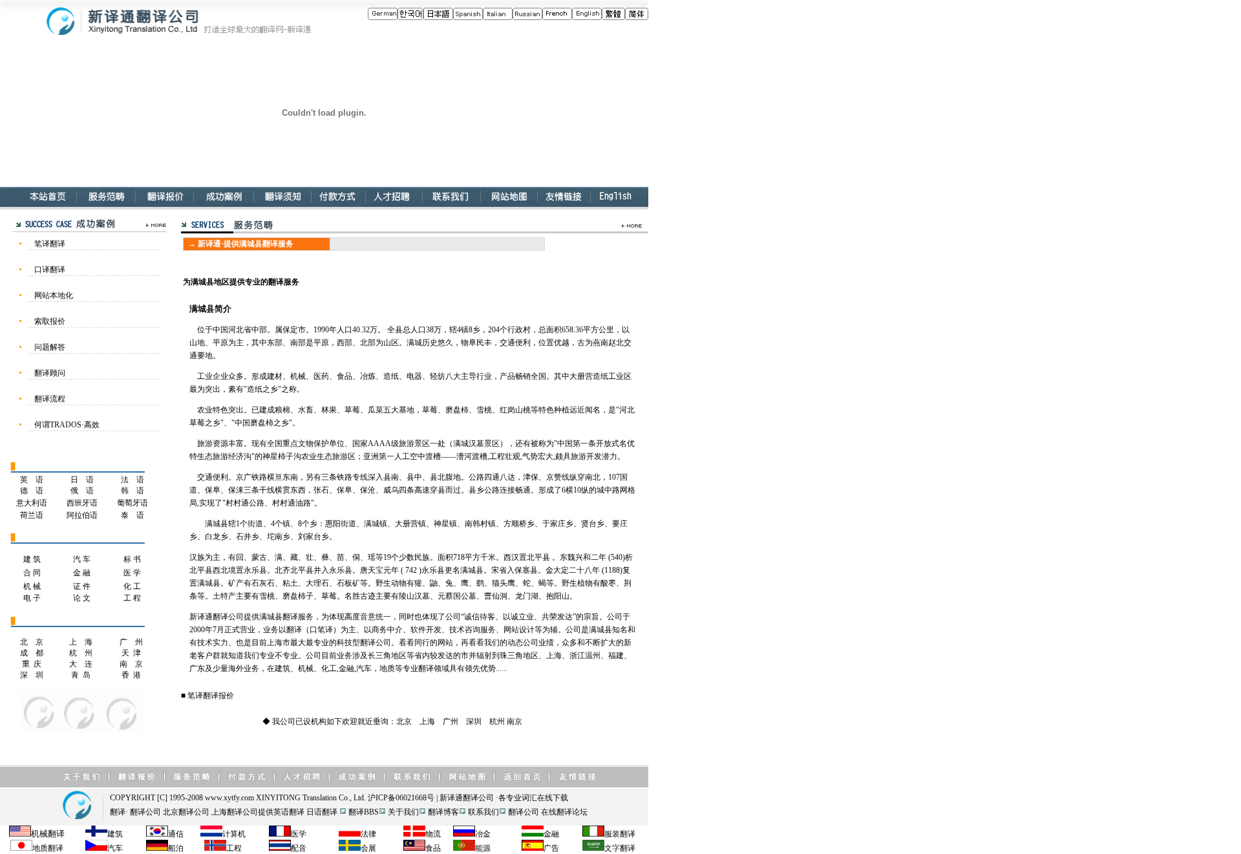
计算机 (234, 833)
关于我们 (403, 812)
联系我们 (483, 812)
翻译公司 (478, 797)
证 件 (81, 586)
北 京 (31, 641)
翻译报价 (218, 695)
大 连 (80, 663)
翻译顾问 (49, 373)
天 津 (131, 652)
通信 (176, 833)
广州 (450, 721)
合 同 (32, 572)
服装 (612, 833)
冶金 (483, 833)
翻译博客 (443, 812)
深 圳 (31, 674)
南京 (514, 721)
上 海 (80, 641)
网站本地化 (53, 295)
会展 (368, 848)
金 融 (81, 572)
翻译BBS (363, 812)
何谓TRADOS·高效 (67, 424)
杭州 (497, 721)
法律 (368, 833)
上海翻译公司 (234, 812)
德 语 (31, 490)
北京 (404, 721)
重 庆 (31, 663)
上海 (427, 721)
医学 (298, 833)
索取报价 (49, 321)
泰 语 (132, 515)
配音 (298, 848)
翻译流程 (49, 398)
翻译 (117, 812)
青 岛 (80, 674)
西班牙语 (82, 502)
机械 (39, 833)
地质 (40, 848)
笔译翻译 (49, 243)
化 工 (132, 586)
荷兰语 (31, 515)
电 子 (32, 598)
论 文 (81, 598)
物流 (433, 833)
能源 (483, 848)
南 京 (131, 663)
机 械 (32, 586)
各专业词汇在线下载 (533, 797)
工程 (234, 848)
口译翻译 (49, 269)
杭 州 (80, 652)
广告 (551, 848)
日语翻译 (321, 812)
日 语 (82, 479)
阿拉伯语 (82, 515)
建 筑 (32, 559)
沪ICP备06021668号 (401, 797)
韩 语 (132, 490)
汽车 (115, 848)
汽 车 (81, 559)
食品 (433, 848)
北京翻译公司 (186, 812)
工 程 (132, 598)
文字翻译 (619, 848)
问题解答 (49, 347)
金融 (551, 833)
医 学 (132, 572)
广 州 (131, 641)
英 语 (31, 479)
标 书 (132, 559)
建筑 (115, 833)
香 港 (131, 674)
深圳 (474, 721)
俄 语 (82, 490)
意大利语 (31, 502)
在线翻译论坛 (564, 812)
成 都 (31, 652)
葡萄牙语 (132, 502)
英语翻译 (288, 812)
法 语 (132, 479)
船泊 (176, 848)
